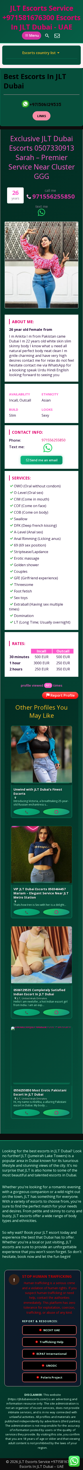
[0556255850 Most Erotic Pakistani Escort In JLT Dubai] (41, 1056)
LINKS (41, 116)
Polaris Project (49, 1377)
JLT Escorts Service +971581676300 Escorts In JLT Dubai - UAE (41, 17)
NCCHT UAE (50, 1330)
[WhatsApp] (56, 811)
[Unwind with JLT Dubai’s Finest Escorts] (41, 755)
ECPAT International (50, 1354)
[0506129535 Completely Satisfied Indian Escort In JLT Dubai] (41, 956)
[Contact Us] (57, 36)
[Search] (47, 36)
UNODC (49, 1366)
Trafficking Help (50, 1342)
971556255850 (53, 196)
